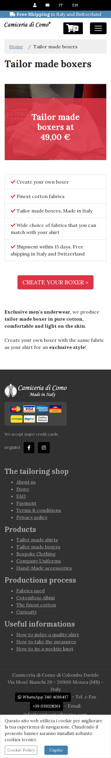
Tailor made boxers (38, 547)
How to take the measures (46, 642)
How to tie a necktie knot (44, 649)
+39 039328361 (46, 706)
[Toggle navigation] (98, 28)
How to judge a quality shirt (47, 634)
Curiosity (26, 612)
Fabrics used (30, 591)
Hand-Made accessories (44, 568)
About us (26, 482)
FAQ (21, 496)
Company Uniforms (38, 561)
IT (61, 5)
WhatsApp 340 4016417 (44, 697)
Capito (56, 750)
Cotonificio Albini (35, 598)
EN (75, 5)
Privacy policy (31, 517)
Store (22, 489)
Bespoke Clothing (36, 554)
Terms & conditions (38, 510)
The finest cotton (36, 605)
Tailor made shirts (37, 540)
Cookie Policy (21, 750)
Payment (26, 503)
